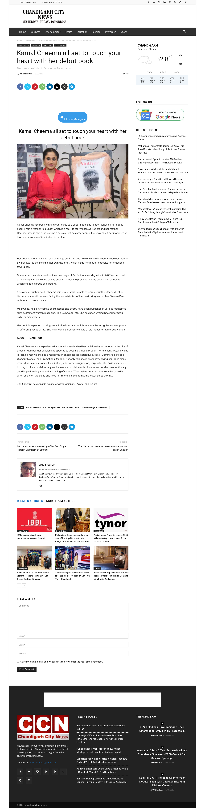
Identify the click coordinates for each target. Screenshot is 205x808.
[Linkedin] (164, 2)
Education (82, 31)
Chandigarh (36, 45)
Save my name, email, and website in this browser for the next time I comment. (61, 661)
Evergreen (110, 31)
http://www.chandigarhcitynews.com (54, 469)
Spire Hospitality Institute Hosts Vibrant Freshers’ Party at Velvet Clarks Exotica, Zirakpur (33, 575)
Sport (124, 31)
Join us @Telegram (75, 119)
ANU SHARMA (26, 74)
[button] (184, 32)
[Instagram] (159, 2)
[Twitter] (185, 2)
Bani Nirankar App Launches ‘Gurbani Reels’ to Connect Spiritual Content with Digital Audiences (111, 575)
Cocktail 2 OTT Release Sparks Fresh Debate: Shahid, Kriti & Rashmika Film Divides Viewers (162, 781)
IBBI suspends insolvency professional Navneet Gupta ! (162, 138)
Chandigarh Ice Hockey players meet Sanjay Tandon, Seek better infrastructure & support (161, 201)
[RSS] (175, 2)
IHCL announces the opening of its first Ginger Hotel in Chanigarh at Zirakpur (42, 448)
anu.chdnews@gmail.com (43, 762)
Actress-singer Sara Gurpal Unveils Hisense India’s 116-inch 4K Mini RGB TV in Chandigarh (72, 575)
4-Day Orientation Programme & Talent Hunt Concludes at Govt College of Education (161, 221)
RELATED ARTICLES (30, 501)
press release (60, 45)
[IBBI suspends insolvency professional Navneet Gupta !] (34, 520)
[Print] (64, 86)
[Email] (57, 86)
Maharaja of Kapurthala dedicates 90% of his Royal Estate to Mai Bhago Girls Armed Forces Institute (72, 538)
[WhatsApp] (42, 86)
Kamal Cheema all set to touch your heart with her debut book (52, 407)
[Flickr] (154, 2)
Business (35, 31)
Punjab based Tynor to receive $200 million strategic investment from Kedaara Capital (111, 538)
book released (31, 40)
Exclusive (59, 568)
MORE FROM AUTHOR (60, 501)
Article (97, 568)
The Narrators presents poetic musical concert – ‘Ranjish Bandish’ (103, 448)
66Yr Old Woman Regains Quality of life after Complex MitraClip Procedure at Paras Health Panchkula (161, 232)
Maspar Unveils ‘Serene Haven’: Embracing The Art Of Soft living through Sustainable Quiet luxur (163, 211)
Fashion (96, 31)
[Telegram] (180, 2)
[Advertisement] (129, 16)
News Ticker (47, 45)
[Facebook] (148, 2)
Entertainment (52, 31)
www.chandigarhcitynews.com (95, 407)
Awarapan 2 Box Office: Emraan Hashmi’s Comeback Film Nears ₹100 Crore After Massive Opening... (162, 754)
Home (22, 31)
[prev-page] (19, 585)
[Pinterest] (169, 2)
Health (68, 31)
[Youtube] (42, 486)
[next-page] (24, 585)
